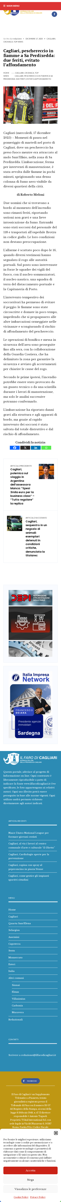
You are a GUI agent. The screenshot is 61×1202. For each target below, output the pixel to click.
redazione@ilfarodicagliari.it (38, 1055)
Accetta (30, 1170)
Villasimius (18, 998)
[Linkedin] (36, 448)
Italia (11, 971)
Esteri (11, 964)
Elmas (15, 991)
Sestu (11, 950)
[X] (25, 448)
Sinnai (16, 985)
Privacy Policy (38, 1197)
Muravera (18, 1012)
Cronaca (8, 42)
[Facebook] (54, 14)
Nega (30, 1179)
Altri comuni (16, 978)
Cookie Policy (21, 1197)
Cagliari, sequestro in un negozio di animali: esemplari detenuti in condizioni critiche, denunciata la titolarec (36, 537)
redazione (17, 39)
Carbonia (17, 1005)
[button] (56, 1133)
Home (6, 73)
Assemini (13, 937)
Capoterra (14, 943)
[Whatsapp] (46, 448)
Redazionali (15, 1019)
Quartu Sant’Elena (19, 923)
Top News (18, 42)
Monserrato (15, 957)
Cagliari (51, 39)
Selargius (14, 930)
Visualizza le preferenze (30, 1189)
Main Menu (12, 5)
